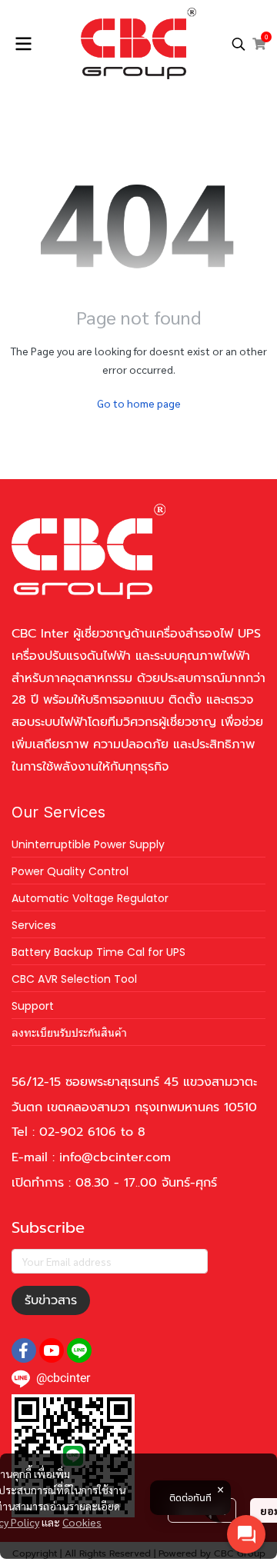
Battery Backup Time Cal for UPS (98, 952)
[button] (238, 44)
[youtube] (51, 1350)
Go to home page (139, 403)
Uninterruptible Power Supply (88, 844)
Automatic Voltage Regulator (90, 898)
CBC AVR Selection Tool (74, 979)
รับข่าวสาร (51, 1300)
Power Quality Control (70, 871)
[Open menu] (23, 43)
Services (34, 925)
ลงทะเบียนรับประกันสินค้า (69, 1033)
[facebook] (24, 1350)
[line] (79, 1350)
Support (33, 1006)
